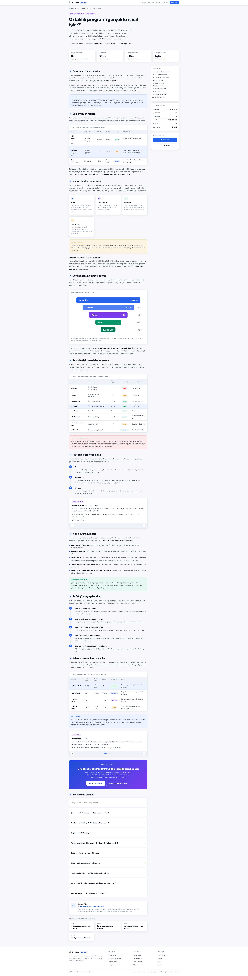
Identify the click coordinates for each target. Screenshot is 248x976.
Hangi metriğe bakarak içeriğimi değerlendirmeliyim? (108, 873)
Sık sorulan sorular (160, 97)
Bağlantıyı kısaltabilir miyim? (108, 833)
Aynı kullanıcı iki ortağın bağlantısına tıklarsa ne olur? (108, 823)
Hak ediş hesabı (160, 86)
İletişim (160, 965)
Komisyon (151, 2)
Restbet (71, 8)
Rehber (83, 8)
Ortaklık (77, 8)
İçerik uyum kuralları (161, 88)
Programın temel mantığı (162, 72)
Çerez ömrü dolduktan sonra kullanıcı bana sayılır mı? (108, 813)
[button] (105, 753)
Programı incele (165, 145)
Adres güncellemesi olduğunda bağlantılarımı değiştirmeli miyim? (108, 843)
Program (143, 2)
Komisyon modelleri (114, 958)
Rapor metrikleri (159, 83)
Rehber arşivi (137, 955)
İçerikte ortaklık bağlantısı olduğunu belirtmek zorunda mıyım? (108, 883)
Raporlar (158, 2)
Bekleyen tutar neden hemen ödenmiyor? (108, 853)
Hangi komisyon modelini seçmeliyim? (108, 803)
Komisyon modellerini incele (118, 783)
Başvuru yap (165, 140)
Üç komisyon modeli (161, 74)
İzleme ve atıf (112, 961)
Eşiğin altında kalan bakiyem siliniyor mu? (108, 863)
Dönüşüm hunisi (159, 80)
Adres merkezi (137, 965)
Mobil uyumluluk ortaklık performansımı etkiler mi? (108, 893)
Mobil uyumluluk (138, 961)
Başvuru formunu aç (95, 783)
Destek (165, 2)
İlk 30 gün (158, 91)
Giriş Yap (174, 2)
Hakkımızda (161, 955)
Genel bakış (112, 955)
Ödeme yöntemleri (160, 94)
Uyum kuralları (137, 958)
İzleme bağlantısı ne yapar (163, 77)
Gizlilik (159, 961)
